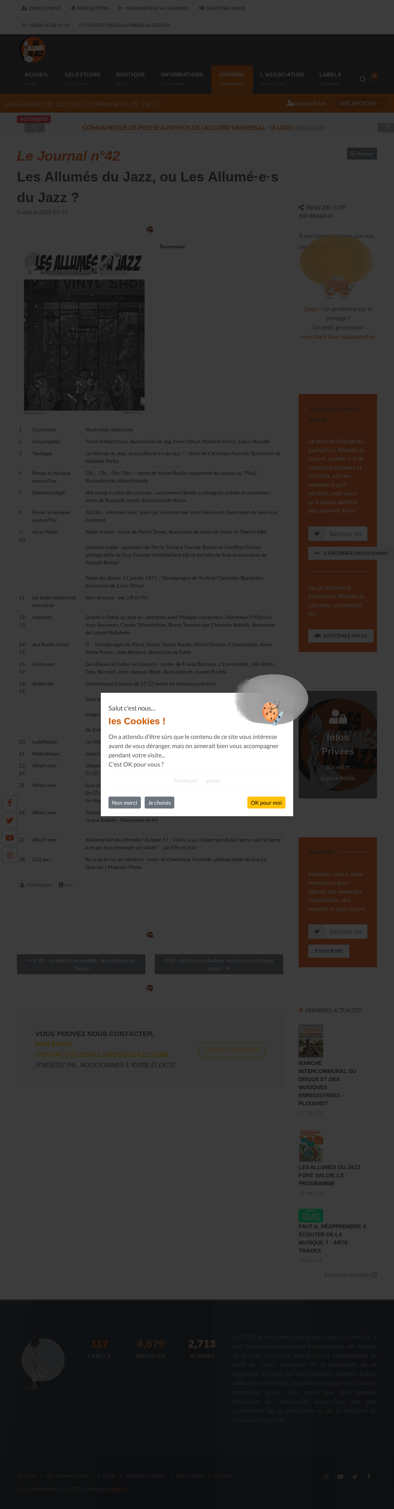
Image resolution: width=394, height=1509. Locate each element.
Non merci (124, 802)
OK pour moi (266, 802)
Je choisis (159, 802)
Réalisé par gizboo (197, 780)
